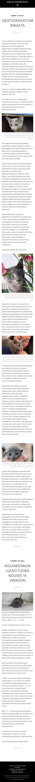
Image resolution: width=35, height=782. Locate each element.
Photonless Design (17, 779)
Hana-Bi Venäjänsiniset (17, 2)
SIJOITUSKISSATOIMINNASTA (17, 23)
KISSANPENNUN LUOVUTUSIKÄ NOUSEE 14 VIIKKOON (17, 573)
